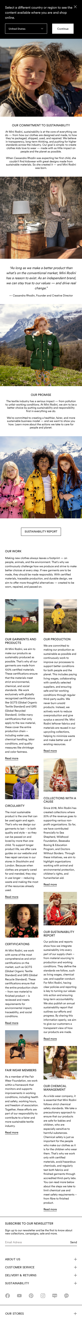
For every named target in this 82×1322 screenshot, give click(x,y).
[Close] (75, 6)
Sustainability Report (41, 531)
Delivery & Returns (21, 1275)
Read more (11, 758)
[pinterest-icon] (31, 1295)
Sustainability (17, 1283)
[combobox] (26, 29)
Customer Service (19, 1267)
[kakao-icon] (66, 1295)
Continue (63, 28)
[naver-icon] (54, 1295)
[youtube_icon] (19, 1295)
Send (73, 1242)
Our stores (14, 1313)
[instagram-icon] (42, 1295)
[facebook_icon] (7, 1295)
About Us (12, 1259)
